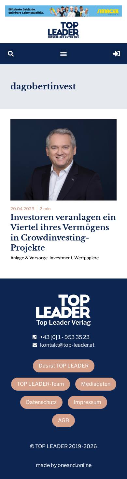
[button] (10, 53)
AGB (63, 420)
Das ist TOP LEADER (64, 366)
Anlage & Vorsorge (29, 257)
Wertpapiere (86, 257)
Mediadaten (95, 384)
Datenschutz (41, 402)
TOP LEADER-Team (40, 384)
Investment (60, 257)
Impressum (87, 402)
